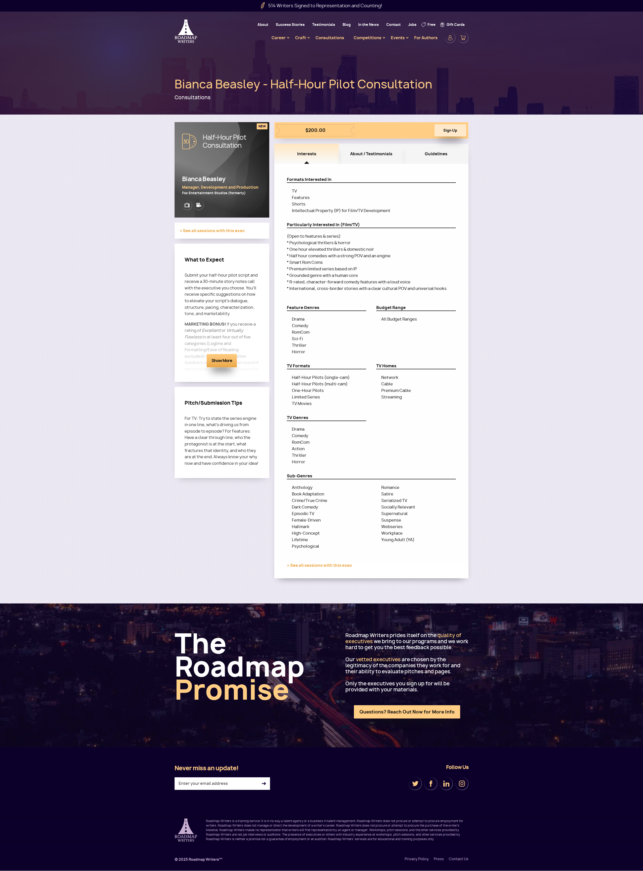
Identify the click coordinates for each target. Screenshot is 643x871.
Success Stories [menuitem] (290, 24)
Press (439, 859)
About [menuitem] (262, 24)
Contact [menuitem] (393, 24)
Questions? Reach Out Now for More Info (407, 712)
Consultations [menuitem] (329, 37)
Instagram (461, 783)
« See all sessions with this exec (212, 230)
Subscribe (264, 784)
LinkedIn (446, 783)
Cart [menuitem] (463, 37)
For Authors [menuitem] (426, 37)
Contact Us (458, 859)
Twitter (415, 783)
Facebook (430, 783)
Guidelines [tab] (436, 154)
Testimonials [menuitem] (323, 24)
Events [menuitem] (398, 37)
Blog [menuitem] (347, 24)
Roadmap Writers (186, 31)
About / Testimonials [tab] (371, 154)
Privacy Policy (417, 859)
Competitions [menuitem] (367, 37)
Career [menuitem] (279, 37)
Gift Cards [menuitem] (456, 24)
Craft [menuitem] (300, 37)
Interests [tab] (306, 154)
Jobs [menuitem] (412, 24)
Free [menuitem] (431, 24)
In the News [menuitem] (368, 24)
